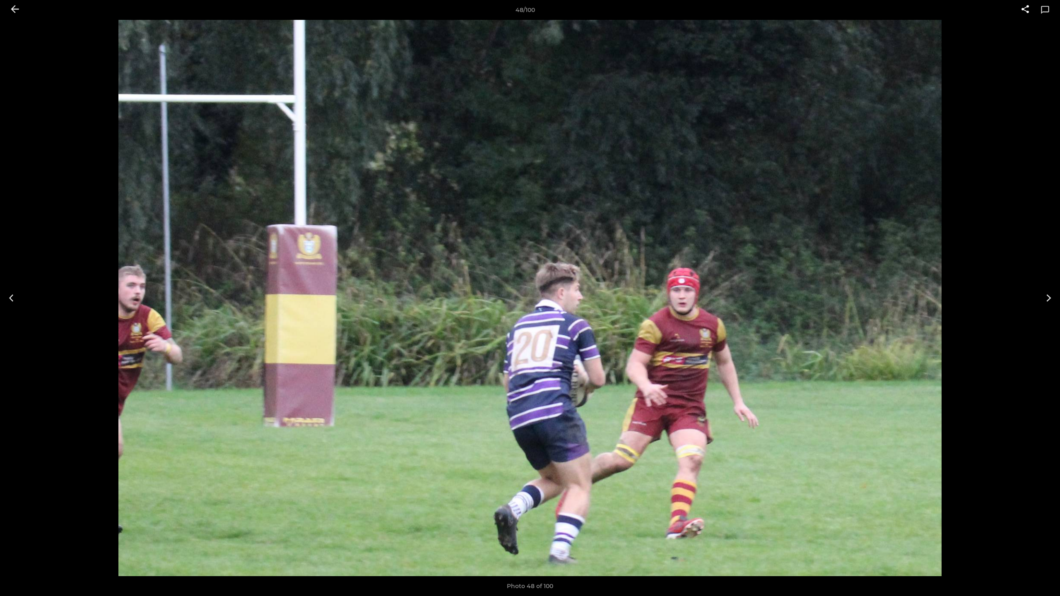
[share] (1025, 10)
